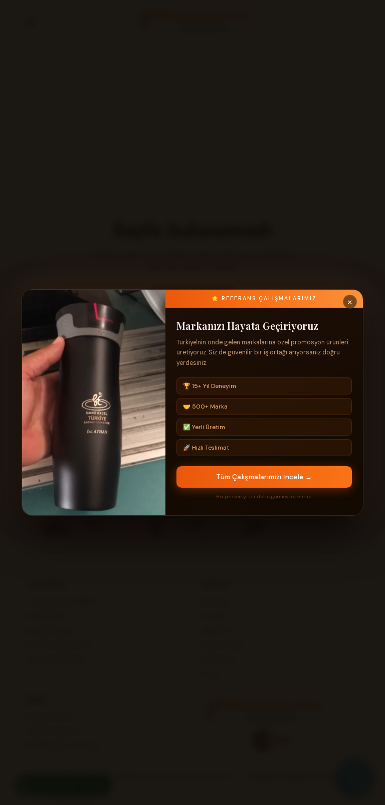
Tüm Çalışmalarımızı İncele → (264, 477)
